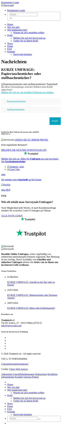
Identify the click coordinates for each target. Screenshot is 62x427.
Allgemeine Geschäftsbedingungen (17, 374)
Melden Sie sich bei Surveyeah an (29, 38)
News (10, 43)
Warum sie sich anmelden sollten (28, 32)
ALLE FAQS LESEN (12, 215)
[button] (33, 101)
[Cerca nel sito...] (11, 18)
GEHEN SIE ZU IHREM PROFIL (31, 139)
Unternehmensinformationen (14, 364)
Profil (9, 35)
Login (16, 2)
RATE (55, 121)
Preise (10, 46)
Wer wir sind (13, 27)
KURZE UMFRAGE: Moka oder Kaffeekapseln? (31, 308)
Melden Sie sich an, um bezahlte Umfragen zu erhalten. (27, 92)
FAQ (9, 49)
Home (10, 24)
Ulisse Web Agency (18, 369)
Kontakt (11, 51)
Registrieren (7, 2)
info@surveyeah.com (11, 325)
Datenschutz (41, 374)
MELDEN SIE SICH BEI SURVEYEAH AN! (24, 150)
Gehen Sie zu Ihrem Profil (25, 40)
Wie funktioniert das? (17, 30)
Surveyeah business (22, 54)
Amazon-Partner (31, 377)
